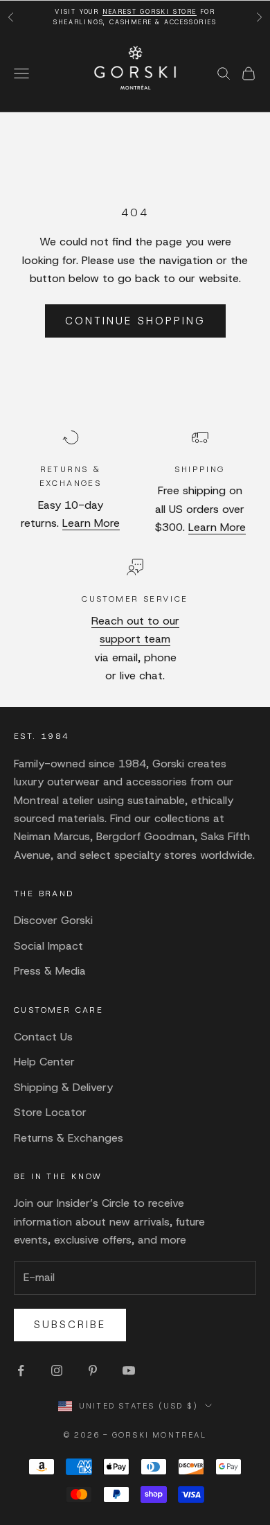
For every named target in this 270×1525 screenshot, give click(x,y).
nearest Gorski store (149, 12)
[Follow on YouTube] (129, 1370)
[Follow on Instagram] (57, 1370)
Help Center (44, 1061)
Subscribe (70, 1325)
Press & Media (50, 971)
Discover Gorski (53, 920)
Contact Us (43, 1036)
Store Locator (50, 1112)
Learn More (91, 523)
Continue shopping (135, 321)
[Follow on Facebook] (21, 1370)
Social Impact (48, 946)
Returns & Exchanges (68, 1138)
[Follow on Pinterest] (93, 1370)
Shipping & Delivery (63, 1087)
